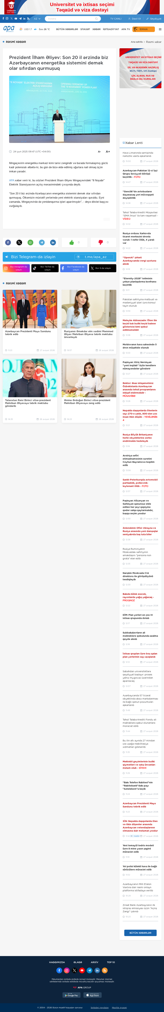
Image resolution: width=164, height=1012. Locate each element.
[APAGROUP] (82, 987)
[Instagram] (7, 18)
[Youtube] (16, 18)
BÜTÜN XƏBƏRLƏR (67, 29)
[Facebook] (3, 18)
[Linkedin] (24, 18)
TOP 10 (111, 962)
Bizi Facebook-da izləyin (75, 268)
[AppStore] (92, 995)
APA (11, 180)
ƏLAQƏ (78, 962)
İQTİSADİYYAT (111, 29)
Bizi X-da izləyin (103, 268)
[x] (74, 971)
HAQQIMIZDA (57, 962)
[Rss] (28, 18)
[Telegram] (20, 18)
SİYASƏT (85, 29)
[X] (11, 18)
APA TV (125, 29)
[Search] (96, 19)
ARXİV (94, 962)
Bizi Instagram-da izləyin (18, 268)
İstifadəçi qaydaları (100, 1007)
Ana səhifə (137, 42)
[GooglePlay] (71, 995)
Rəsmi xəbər (153, 41)
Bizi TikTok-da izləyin (47, 268)
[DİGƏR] (159, 29)
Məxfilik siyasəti (119, 1007)
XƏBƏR (96, 29)
